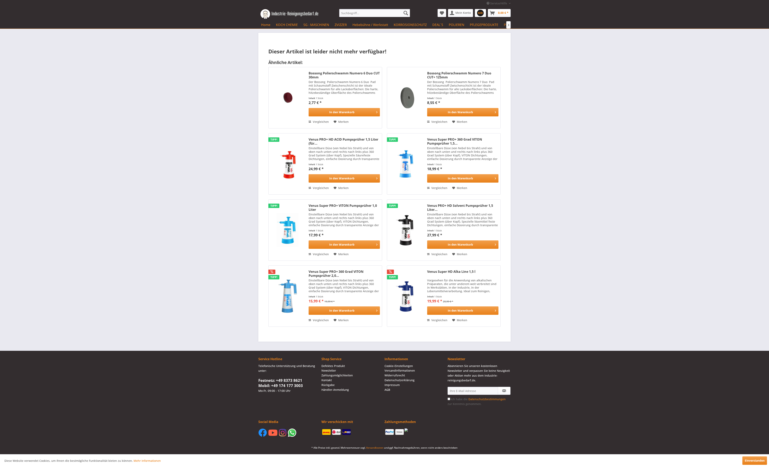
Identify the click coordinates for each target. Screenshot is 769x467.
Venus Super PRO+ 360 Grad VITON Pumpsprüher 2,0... (336, 274)
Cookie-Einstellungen (398, 366)
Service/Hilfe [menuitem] (498, 3)
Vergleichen (320, 122)
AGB (387, 390)
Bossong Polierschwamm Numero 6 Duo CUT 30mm (344, 75)
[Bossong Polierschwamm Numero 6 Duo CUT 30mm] (288, 97)
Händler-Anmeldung (335, 390)
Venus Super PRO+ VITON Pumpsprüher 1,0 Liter (343, 208)
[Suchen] (406, 13)
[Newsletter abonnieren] (504, 391)
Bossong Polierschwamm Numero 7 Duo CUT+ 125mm (459, 75)
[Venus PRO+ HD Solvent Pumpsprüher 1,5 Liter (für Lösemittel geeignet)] (406, 230)
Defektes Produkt (333, 366)
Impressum (392, 385)
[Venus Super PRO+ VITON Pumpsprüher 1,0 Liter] (288, 230)
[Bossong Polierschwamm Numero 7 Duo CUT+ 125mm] (406, 97)
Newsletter (328, 370)
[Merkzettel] (442, 13)
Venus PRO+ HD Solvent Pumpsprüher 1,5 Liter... (460, 208)
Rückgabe (328, 385)
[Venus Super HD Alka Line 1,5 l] (406, 296)
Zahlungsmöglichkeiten (337, 375)
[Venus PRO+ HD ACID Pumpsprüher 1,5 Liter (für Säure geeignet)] (288, 163)
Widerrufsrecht (394, 375)
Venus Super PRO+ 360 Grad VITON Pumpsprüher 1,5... (454, 141)
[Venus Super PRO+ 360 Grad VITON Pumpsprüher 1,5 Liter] (406, 163)
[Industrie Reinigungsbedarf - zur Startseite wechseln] (289, 14)
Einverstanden (755, 460)
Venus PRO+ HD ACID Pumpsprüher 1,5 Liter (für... (343, 141)
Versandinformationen (399, 370)
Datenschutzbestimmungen (487, 399)
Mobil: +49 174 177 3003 (280, 385)
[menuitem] (374, 13)
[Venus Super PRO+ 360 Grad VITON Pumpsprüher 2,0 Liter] (288, 296)
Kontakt (326, 380)
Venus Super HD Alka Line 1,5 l (451, 272)
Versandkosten (374, 447)
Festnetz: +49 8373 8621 (280, 380)
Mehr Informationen (147, 461)
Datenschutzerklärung (399, 380)
